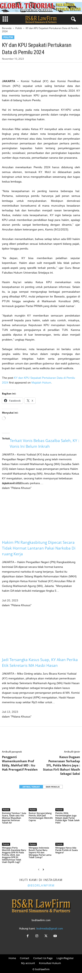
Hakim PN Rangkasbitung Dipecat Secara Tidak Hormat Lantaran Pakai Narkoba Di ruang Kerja (38, 548)
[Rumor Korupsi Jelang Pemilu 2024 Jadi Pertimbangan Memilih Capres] (41, 802)
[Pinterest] (24, 69)
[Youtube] (55, 936)
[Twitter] (15, 69)
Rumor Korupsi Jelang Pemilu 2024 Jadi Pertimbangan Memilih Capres (41, 817)
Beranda (7, 28)
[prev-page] (39, 869)
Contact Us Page (43, 958)
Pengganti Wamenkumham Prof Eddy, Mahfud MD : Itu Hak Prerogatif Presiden (20, 763)
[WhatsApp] (33, 69)
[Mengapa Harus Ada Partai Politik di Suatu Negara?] (67, 836)
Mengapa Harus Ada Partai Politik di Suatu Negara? (66, 850)
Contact (24, 958)
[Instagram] (36, 936)
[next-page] (43, 869)
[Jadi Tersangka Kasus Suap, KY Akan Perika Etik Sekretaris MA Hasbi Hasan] (41, 632)
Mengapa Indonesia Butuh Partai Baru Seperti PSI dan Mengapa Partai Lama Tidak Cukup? (40, 852)
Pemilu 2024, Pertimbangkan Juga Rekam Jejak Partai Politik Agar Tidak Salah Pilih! (67, 818)
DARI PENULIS (53, 786)
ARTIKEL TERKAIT (31, 786)
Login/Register (65, 958)
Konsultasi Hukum (50, 963)
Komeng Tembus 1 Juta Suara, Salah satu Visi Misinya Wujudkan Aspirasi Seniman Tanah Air (14, 818)
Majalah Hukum (41, 382)
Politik (18, 28)
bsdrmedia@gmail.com (49, 928)
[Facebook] (6, 69)
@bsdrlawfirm (41, 885)
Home (12, 958)
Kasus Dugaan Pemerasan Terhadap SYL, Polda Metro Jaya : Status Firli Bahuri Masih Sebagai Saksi (61, 765)
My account (28, 963)
